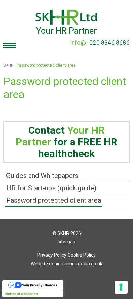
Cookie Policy (82, 255)
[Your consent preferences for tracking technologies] (121, 287)
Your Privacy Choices (39, 285)
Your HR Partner (66, 31)
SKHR (8, 65)
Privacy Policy (51, 255)
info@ (78, 42)
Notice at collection (21, 294)
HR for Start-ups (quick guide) (51, 188)
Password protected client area (53, 200)
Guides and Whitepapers (42, 176)
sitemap (66, 242)
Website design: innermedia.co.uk (66, 263)
